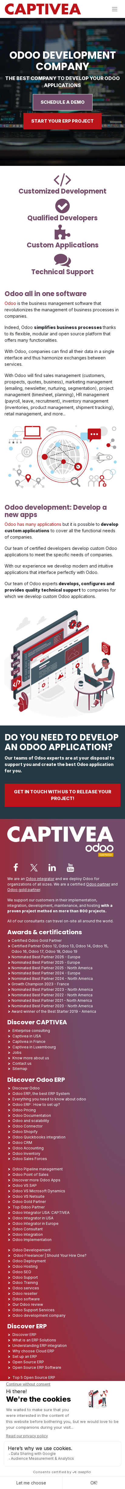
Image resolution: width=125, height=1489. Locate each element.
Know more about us (30, 1058)
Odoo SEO (21, 1272)
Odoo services (25, 1288)
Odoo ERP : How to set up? (36, 1104)
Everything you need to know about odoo (49, 1099)
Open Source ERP (28, 1362)
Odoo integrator (40, 878)
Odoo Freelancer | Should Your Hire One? (49, 1255)
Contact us (22, 1063)
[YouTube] (70, 867)
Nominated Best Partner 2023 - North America (52, 989)
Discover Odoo (26, 1088)
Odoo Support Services (33, 1310)
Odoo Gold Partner (29, 1201)
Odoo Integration (27, 1234)
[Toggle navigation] (115, 9)
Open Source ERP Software (36, 1367)
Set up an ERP (24, 1356)
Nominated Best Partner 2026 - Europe (46, 957)
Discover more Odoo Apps (36, 1180)
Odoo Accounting (28, 1148)
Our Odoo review (27, 1304)
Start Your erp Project (62, 121)
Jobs (17, 1052)
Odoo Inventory (26, 1153)
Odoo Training (25, 1282)
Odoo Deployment (29, 1261)
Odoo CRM (22, 1142)
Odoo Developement (31, 1250)
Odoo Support (25, 1277)
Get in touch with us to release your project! (62, 795)
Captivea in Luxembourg (34, 1047)
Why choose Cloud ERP (33, 1351)
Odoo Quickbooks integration (39, 1137)
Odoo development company (39, 1315)
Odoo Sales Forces (29, 1158)
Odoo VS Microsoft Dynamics (38, 1191)
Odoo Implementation (32, 1239)
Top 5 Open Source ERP (33, 1377)
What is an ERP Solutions (34, 1340)
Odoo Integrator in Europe (35, 1223)
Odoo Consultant (27, 1229)
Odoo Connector (27, 1126)
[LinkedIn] (52, 867)
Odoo (10, 303)
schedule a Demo (63, 102)
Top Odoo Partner (28, 1207)
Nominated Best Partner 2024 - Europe (46, 973)
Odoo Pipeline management (37, 1169)
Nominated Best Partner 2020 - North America (52, 1006)
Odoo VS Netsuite (28, 1196)
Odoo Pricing (24, 1110)
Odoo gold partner (23, 889)
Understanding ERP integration (39, 1345)
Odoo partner (98, 884)
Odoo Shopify (25, 1131)
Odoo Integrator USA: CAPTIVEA (40, 1212)
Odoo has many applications (33, 524)
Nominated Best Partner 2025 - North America (52, 968)
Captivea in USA (26, 1036)
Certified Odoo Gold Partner (37, 940)
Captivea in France (29, 1041)
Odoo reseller (24, 1293)
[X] (33, 867)
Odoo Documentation (31, 1115)
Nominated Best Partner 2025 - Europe (46, 962)
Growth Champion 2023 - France (40, 984)
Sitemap (19, 1068)
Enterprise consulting (31, 1030)
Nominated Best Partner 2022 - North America (52, 995)
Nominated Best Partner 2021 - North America (52, 1000)
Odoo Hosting (25, 1266)
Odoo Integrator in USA (32, 1218)
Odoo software (26, 1299)
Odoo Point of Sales (30, 1174)
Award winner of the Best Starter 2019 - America (54, 1011)
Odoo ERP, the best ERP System (41, 1093)
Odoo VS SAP (24, 1185)
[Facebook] (15, 867)
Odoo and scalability (30, 1120)
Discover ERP (24, 1334)
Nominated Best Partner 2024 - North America (52, 978)
